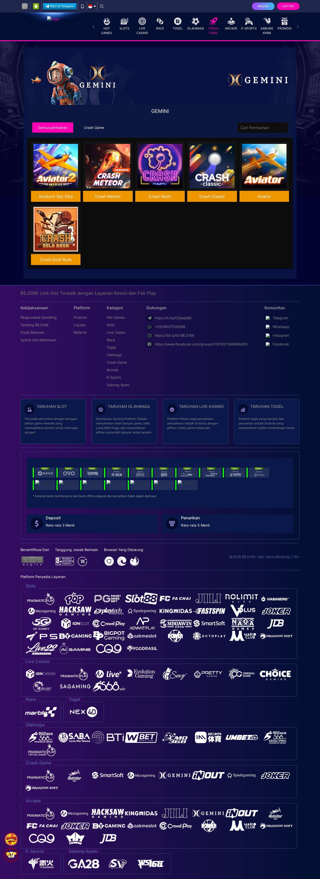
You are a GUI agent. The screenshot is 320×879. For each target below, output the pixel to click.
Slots (125, 28)
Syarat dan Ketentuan (38, 340)
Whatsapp (281, 326)
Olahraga (195, 28)
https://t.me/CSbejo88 (173, 318)
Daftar (288, 6)
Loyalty (80, 325)
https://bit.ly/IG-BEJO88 (174, 335)
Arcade (231, 28)
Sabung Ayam (266, 30)
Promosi (285, 28)
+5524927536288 (170, 326)
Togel (178, 28)
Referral (80, 332)
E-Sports (249, 28)
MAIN (59, 166)
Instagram (281, 335)
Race (160, 28)
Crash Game (213, 30)
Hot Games (106, 30)
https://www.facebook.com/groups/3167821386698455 (201, 344)
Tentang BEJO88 (34, 325)
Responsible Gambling (38, 317)
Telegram (280, 318)
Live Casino (142, 30)
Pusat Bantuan (32, 332)
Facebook (281, 344)
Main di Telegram (62, 6)
